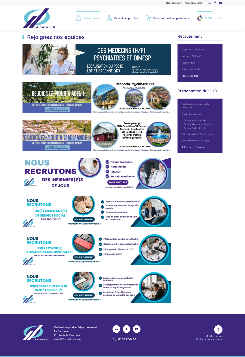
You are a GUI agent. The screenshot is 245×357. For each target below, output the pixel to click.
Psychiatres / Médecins (193, 49)
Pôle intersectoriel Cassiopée (196, 140)
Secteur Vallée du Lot (194, 127)
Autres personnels (191, 69)
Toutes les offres (190, 75)
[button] (220, 18)
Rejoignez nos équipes (193, 147)
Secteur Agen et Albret (195, 120)
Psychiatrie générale (192, 114)
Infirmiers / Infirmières (193, 56)
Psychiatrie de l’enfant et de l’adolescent (195, 106)
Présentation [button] (92, 18)
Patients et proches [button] (126, 18)
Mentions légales (214, 336)
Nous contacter (174, 2)
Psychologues (188, 62)
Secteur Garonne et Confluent (199, 123)
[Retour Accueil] (39, 18)
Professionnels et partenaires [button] (171, 18)
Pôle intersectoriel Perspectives (197, 133)
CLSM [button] (208, 18)
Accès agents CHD (193, 2)
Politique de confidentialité (209, 339)
